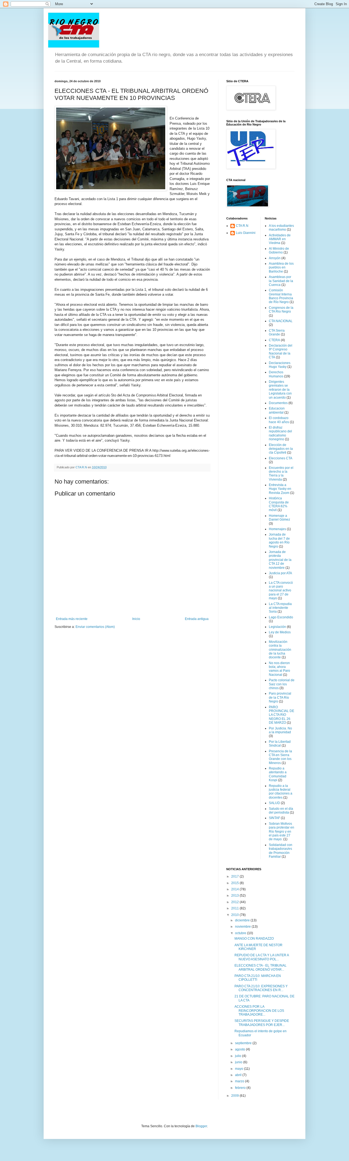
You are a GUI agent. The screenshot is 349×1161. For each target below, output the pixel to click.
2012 (235, 902)
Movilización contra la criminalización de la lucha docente (280, 649)
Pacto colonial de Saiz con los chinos (281, 684)
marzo (240, 1081)
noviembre (243, 926)
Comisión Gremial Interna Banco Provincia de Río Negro (281, 296)
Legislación (277, 627)
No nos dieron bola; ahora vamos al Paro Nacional (279, 669)
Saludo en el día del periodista (281, 810)
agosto (240, 1049)
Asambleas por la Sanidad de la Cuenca (281, 281)
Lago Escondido (281, 617)
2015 (235, 883)
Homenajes (277, 529)
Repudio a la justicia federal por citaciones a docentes (280, 791)
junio (239, 1062)
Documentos (278, 403)
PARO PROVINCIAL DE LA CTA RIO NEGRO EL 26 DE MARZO (281, 715)
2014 (235, 889)
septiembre (243, 1043)
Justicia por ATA (280, 573)
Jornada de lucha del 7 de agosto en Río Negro (279, 540)
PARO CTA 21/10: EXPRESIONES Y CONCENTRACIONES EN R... (261, 988)
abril (238, 1075)
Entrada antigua (197, 619)
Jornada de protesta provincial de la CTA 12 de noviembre (280, 560)
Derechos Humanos (276, 374)
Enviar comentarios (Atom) (95, 627)
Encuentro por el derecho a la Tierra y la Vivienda (281, 473)
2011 (235, 908)
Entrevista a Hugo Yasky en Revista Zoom (280, 489)
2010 (235, 915)
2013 (235, 895)
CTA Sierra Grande (277, 332)
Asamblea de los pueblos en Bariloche (281, 267)
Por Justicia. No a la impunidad (280, 730)
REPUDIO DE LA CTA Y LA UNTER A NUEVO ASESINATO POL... (261, 957)
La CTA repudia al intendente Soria (280, 608)
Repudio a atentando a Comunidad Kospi (278, 774)
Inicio (136, 619)
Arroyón (275, 258)
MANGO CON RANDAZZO (254, 938)
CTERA (274, 340)
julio (238, 1056)
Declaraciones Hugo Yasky (279, 365)
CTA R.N (242, 226)
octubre (241, 933)
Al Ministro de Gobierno (279, 250)
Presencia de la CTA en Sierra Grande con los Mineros (280, 757)
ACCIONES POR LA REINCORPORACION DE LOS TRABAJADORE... (259, 1010)
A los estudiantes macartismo (281, 227)
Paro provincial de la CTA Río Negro (280, 697)
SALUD (274, 803)
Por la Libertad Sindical (280, 743)
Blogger (201, 1126)
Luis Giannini (245, 233)
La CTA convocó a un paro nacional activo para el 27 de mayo (281, 590)
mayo (239, 1069)
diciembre (243, 920)
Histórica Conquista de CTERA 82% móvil (279, 504)
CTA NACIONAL (281, 321)
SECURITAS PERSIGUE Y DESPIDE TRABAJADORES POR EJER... (261, 1022)
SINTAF (274, 818)
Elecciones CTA (280, 458)
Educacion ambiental (277, 410)
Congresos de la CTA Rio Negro (281, 309)
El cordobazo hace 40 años (279, 420)
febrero (240, 1088)
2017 (235, 876)
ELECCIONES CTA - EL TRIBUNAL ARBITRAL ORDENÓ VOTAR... (260, 967)
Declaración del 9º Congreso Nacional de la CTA (280, 351)
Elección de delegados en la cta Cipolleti (281, 449)
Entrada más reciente (72, 619)
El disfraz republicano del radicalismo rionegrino (280, 433)
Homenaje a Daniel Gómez (279, 517)
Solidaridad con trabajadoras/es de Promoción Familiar (280, 850)
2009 (235, 1096)
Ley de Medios (280, 632)
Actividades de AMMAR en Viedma (280, 239)
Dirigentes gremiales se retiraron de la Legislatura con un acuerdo (280, 389)
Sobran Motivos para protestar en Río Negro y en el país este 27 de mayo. (281, 831)
